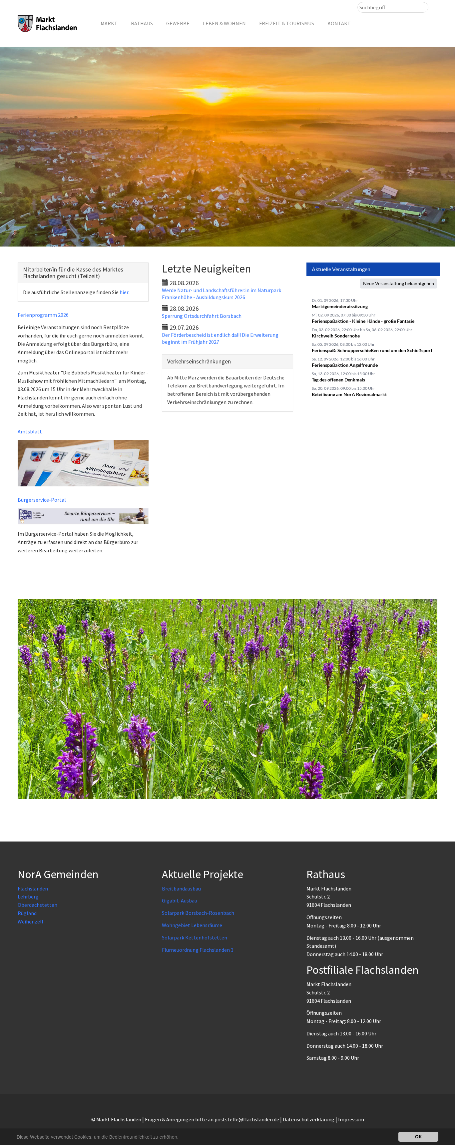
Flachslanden (33, 888)
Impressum (351, 1119)
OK (418, 1136)
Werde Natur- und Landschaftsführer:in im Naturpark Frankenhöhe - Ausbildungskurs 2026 (221, 293)
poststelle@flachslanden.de (247, 1119)
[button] (109, 23)
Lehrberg (28, 896)
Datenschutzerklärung (308, 1119)
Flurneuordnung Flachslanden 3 (197, 949)
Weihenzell (30, 921)
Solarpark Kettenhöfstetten (194, 937)
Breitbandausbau (181, 888)
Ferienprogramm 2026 (43, 314)
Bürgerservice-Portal (42, 499)
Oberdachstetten (37, 904)
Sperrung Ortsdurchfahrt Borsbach (201, 315)
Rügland (27, 913)
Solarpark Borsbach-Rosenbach (198, 912)
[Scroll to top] (434, 1124)
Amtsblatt (30, 431)
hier (124, 292)
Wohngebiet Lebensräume (192, 925)
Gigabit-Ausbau (179, 900)
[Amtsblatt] (83, 463)
